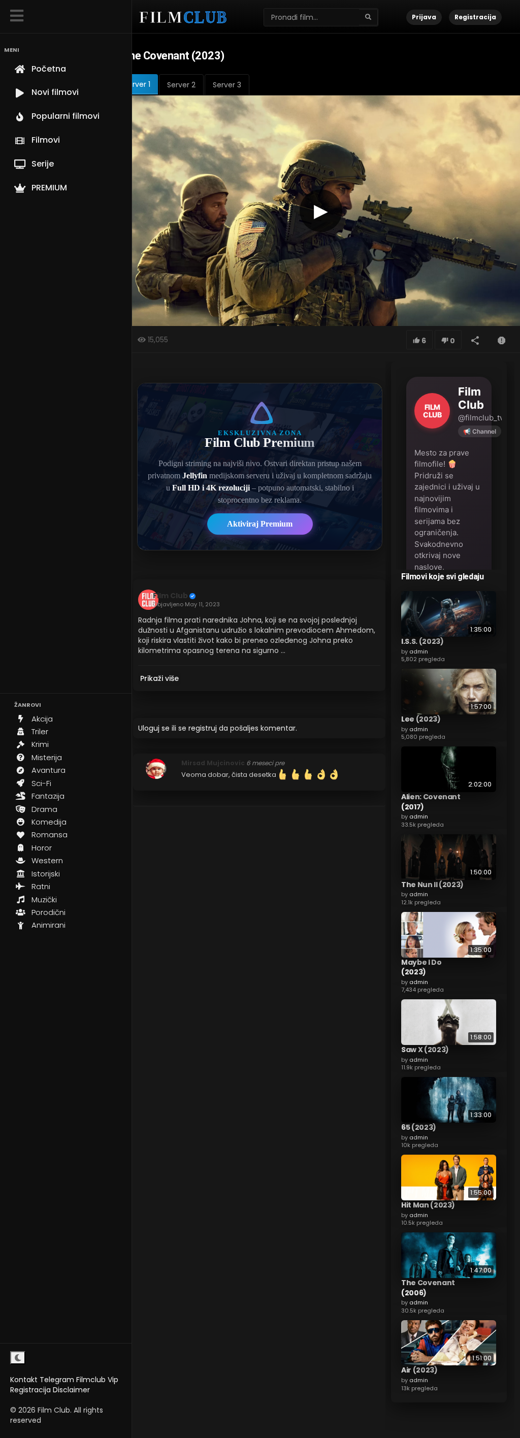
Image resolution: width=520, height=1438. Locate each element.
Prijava (424, 17)
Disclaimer (71, 1390)
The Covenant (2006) (428, 1288)
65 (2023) (418, 1127)
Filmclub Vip (97, 1380)
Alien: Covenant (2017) (431, 802)
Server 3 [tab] (227, 85)
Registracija (30, 1390)
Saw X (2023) (425, 1049)
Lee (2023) (421, 719)
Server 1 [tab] (137, 84)
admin (418, 651)
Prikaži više (159, 678)
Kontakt (24, 1380)
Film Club (170, 596)
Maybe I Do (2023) (421, 967)
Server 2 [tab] (181, 85)
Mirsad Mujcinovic (213, 763)
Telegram (57, 1380)
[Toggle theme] (17, 1357)
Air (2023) (419, 1370)
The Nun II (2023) (432, 884)
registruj (202, 728)
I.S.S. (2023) (422, 641)
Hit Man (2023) (428, 1205)
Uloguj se (154, 728)
